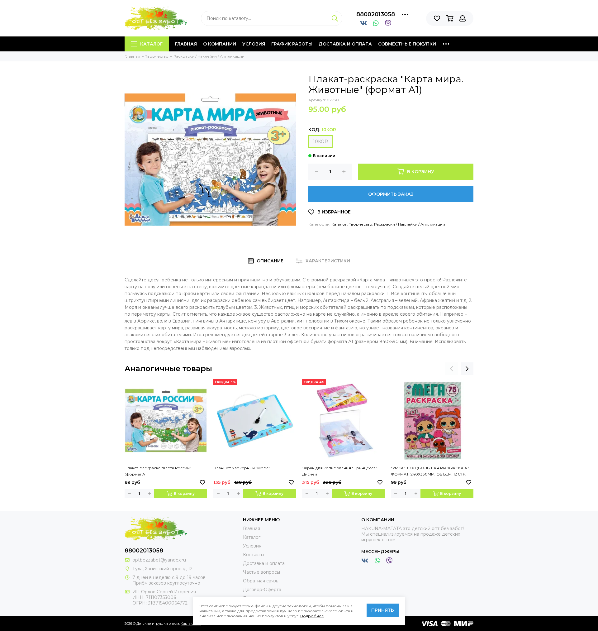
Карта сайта (191, 623)
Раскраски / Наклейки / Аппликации (409, 224)
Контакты (253, 554)
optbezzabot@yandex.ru (159, 560)
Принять (382, 610)
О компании (219, 44)
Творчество (360, 224)
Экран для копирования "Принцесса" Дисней (339, 471)
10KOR (320, 141)
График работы (291, 44)
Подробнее (312, 616)
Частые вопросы (261, 572)
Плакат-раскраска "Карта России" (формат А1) (158, 471)
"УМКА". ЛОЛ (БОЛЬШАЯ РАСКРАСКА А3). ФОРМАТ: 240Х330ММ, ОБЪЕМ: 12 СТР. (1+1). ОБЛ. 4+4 (431, 471)
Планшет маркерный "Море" (241, 468)
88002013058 (375, 14)
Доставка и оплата (345, 44)
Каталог (151, 44)
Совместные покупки (407, 44)
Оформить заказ (391, 194)
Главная (186, 44)
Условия (253, 44)
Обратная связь (260, 581)
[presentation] (451, 368)
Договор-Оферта (262, 589)
